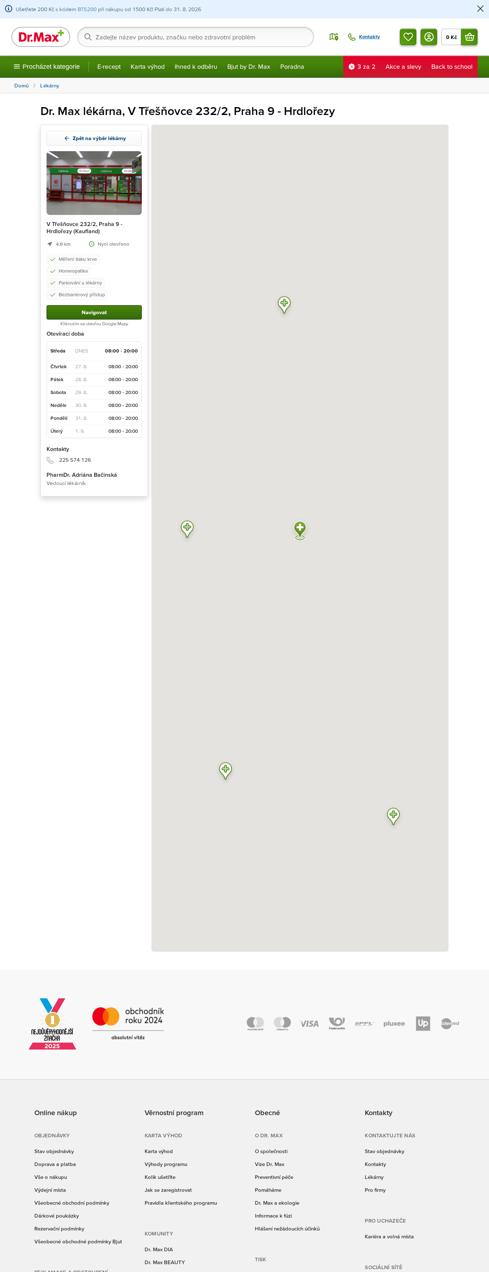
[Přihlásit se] (429, 37)
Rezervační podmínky (59, 1228)
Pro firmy (375, 1190)
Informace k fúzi (273, 1216)
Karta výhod (148, 66)
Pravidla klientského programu (181, 1203)
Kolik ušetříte (160, 1177)
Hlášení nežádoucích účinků (287, 1228)
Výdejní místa (50, 1190)
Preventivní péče (274, 1177)
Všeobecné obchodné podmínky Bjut (78, 1241)
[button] (225, 772)
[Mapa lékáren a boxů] (334, 37)
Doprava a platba (55, 1164)
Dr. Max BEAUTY (165, 1262)
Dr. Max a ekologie (277, 1203)
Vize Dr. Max (269, 1164)
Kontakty (375, 1164)
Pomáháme (268, 1190)
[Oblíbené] (408, 37)
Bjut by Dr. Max (248, 66)
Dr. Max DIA (159, 1249)
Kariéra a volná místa (389, 1236)
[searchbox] (195, 37)
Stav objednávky (54, 1151)
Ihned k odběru (196, 66)
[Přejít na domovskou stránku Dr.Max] (40, 37)
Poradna (292, 66)
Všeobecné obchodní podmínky (71, 1203)
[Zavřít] (480, 9)
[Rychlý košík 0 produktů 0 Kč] (469, 37)
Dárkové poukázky (56, 1216)
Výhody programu (166, 1164)
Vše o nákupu (50, 1177)
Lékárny (374, 1177)
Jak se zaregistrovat (168, 1190)
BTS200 (87, 9)
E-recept (109, 66)
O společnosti (271, 1151)
